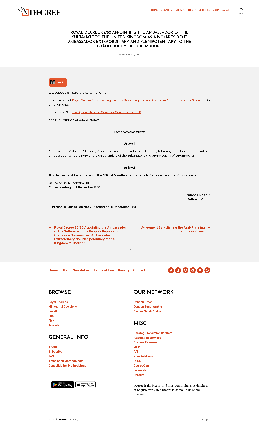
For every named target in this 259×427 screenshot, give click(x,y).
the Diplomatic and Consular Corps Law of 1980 (106, 112)
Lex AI (178, 9)
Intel (51, 316)
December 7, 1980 (131, 54)
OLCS (137, 361)
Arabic (60, 82)
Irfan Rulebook (143, 356)
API (136, 351)
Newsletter (81, 270)
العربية (225, 9)
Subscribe (204, 9)
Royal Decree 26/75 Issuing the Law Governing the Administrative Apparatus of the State (136, 100)
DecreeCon (141, 365)
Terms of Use (104, 270)
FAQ (51, 356)
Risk (190, 9)
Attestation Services (147, 337)
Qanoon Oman (143, 302)
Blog (65, 270)
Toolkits (54, 325)
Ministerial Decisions (63, 306)
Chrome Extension (146, 342)
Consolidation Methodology (67, 365)
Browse (165, 9)
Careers (139, 375)
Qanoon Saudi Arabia (148, 306)
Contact (139, 270)
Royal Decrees (58, 302)
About (53, 347)
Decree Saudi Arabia (147, 311)
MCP (137, 347)
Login (216, 9)
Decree (61, 419)
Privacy (123, 270)
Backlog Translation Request (153, 333)
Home (154, 9)
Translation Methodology (66, 361)
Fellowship (141, 370)
